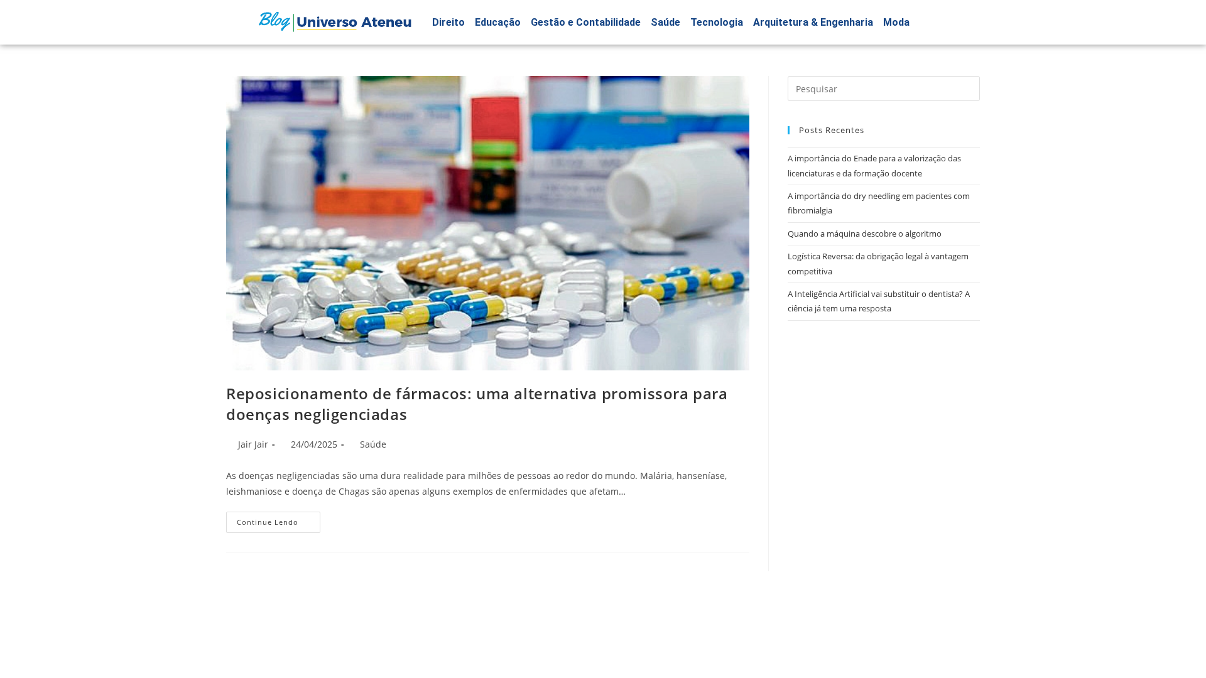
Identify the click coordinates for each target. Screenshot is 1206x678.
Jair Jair (253, 444)
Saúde (665, 22)
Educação (498, 22)
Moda (896, 22)
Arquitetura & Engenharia (813, 22)
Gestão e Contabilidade (586, 22)
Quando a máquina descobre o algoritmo (865, 233)
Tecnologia (716, 22)
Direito (448, 22)
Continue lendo (278, 519)
